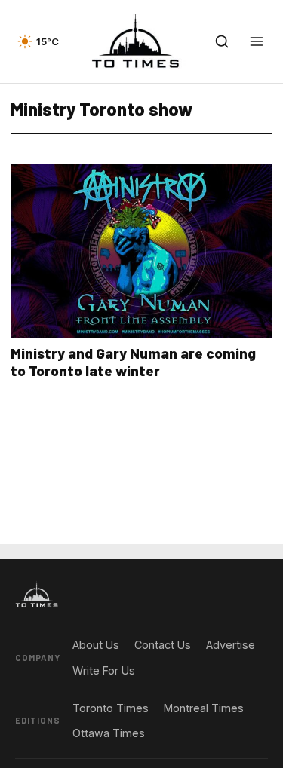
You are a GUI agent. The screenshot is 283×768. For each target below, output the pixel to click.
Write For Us (103, 670)
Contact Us (162, 644)
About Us (95, 644)
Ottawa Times (108, 733)
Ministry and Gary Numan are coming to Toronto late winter (133, 361)
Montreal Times (204, 708)
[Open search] (222, 41)
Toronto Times (110, 708)
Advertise (230, 644)
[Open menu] (256, 41)
